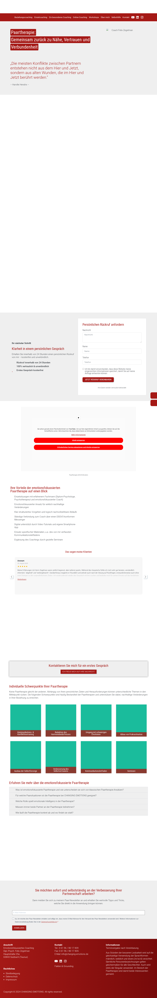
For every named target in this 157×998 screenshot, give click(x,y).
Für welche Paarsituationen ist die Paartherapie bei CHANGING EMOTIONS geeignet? (56, 795)
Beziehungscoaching (23, 17)
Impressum (11, 979)
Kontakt (126, 17)
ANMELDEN (19, 928)
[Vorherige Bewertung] (11, 577)
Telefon (86, 357)
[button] (78, 790)
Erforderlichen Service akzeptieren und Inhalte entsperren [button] (78, 447)
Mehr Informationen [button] (78, 435)
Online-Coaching (80, 17)
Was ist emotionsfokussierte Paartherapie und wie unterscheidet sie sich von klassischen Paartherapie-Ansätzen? (70, 790)
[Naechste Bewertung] (145, 577)
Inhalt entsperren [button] (78, 440)
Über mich (105, 17)
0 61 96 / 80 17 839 (68, 948)
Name (85, 346)
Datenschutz (12, 976)
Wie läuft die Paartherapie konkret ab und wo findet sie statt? (44, 813)
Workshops (94, 17)
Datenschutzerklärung (49, 922)
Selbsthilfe (116, 17)
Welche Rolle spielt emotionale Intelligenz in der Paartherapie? (45, 801)
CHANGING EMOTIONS (32, 991)
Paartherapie (112, 971)
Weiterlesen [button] (21, 579)
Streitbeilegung (13, 973)
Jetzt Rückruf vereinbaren (98, 380)
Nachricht (87, 330)
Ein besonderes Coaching (60, 17)
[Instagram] (142, 17)
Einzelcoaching (40, 17)
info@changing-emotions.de (74, 954)
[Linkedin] (137, 17)
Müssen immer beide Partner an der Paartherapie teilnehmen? (45, 807)
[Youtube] (132, 17)
